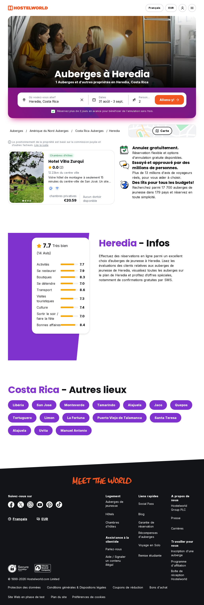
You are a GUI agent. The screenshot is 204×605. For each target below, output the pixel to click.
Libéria (18, 405)
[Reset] (82, 100)
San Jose (44, 405)
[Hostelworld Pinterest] (49, 504)
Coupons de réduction (128, 587)
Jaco (158, 405)
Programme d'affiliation (178, 563)
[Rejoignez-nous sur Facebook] (11, 504)
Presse (175, 518)
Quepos (181, 405)
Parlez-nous (114, 549)
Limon (49, 418)
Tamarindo (106, 405)
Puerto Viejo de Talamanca (119, 418)
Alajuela (134, 405)
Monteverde (74, 405)
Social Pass (146, 503)
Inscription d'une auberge (182, 553)
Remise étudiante (150, 555)
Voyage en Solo (149, 545)
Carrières (177, 528)
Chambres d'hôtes (61, 155)
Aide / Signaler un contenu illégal (116, 560)
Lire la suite (41, 145)
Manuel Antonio (74, 430)
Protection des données (24, 587)
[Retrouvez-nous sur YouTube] (40, 504)
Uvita (43, 430)
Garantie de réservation (146, 524)
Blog (141, 514)
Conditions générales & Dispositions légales (76, 587)
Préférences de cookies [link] (88, 597)
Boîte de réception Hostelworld (179, 575)
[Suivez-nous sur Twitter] (21, 504)
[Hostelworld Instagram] (30, 504)
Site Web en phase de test (26, 597)
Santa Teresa (166, 418)
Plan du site (59, 597)
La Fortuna (76, 418)
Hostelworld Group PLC (179, 507)
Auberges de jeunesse (114, 503)
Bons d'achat (158, 587)
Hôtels (110, 514)
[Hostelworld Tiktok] (59, 504)
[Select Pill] (182, 8)
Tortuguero (22, 418)
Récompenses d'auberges (148, 534)
